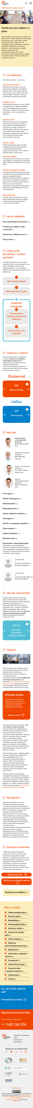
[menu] (30, 3)
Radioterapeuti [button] (10, 503)
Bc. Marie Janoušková (22, 565)
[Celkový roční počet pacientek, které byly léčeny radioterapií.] (27, 409)
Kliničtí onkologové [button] (12, 498)
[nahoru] (29, 1102)
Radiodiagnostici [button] (11, 508)
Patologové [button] (9, 518)
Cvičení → (12, 979)
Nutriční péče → (14, 916)
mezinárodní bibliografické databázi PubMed (16, 786)
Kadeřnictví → (14, 949)
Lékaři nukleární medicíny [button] (15, 513)
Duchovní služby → (16, 928)
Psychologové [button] (10, 528)
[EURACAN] (23, 1074)
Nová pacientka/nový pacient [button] (16, 221)
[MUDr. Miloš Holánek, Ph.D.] (8, 442)
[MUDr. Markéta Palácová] (8, 455)
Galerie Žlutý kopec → (17, 964)
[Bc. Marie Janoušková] (8, 562)
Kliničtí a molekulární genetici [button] (16, 523)
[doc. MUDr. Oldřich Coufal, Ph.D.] (8, 469)
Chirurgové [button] (9, 493)
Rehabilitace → (14, 920)
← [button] (5, 389)
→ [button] (28, 389)
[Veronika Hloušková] (8, 576)
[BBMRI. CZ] (8, 1074)
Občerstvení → (14, 975)
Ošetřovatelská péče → (17, 912)
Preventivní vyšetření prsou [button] (16, 234)
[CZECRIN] (8, 1080)
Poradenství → (14, 960)
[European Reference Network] (15, 1068)
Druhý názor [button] (9, 239)
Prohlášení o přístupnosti (12, 1099)
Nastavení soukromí (16, 1087)
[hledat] (26, 3)
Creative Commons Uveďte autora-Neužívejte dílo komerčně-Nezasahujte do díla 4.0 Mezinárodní (16, 1096)
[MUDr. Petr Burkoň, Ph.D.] (8, 483)
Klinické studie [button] (10, 538)
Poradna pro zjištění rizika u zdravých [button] (14, 228)
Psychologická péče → (17, 924)
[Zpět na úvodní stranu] (8, 3)
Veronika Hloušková (21, 579)
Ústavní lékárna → (15, 939)
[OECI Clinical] (23, 1060)
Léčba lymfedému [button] (12, 533)
